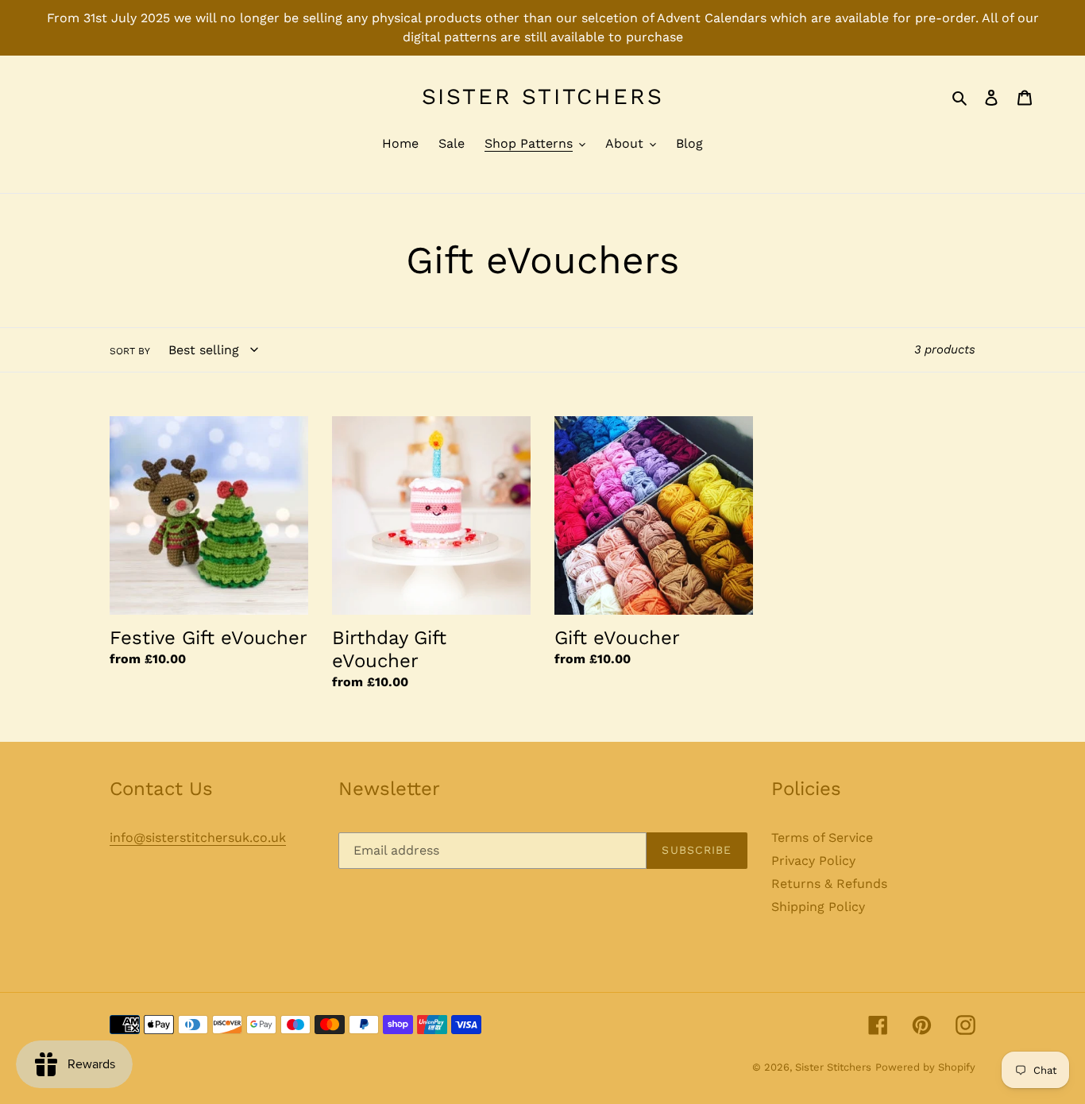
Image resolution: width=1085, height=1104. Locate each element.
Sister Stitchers (543, 96)
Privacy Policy (813, 860)
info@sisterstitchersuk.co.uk (198, 837)
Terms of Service (822, 837)
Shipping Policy (818, 906)
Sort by (130, 351)
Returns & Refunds (829, 883)
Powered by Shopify (925, 1067)
